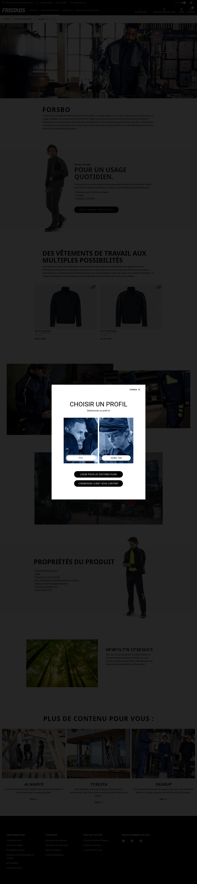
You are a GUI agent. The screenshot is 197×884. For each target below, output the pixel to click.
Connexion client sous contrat (98, 483)
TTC (81, 458)
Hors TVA (116, 458)
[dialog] (98, 442)
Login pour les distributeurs (98, 474)
